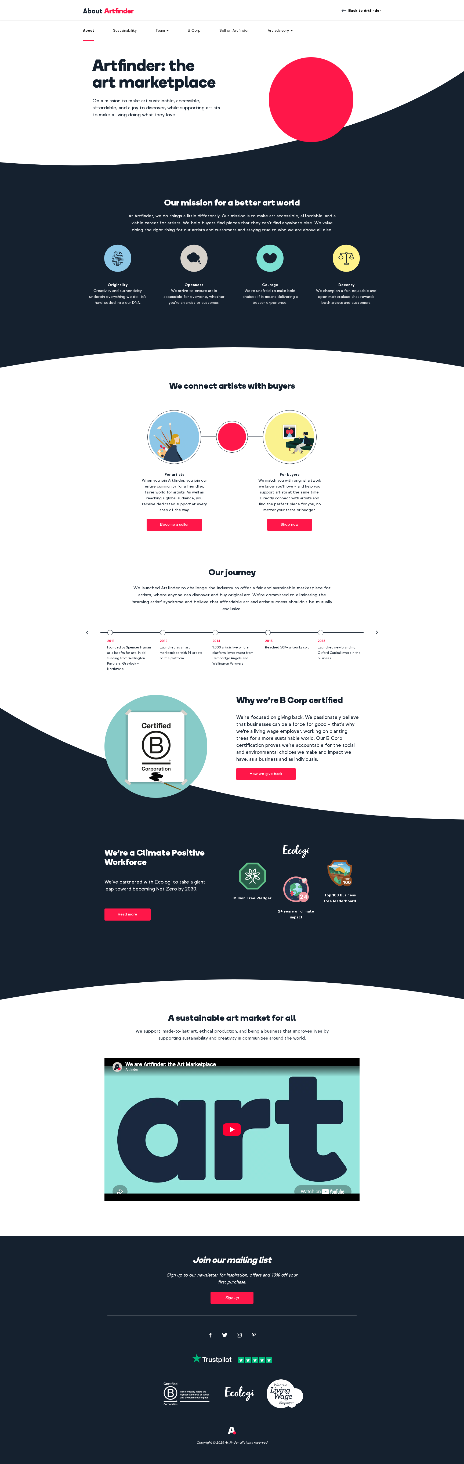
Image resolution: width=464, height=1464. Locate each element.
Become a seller (174, 524)
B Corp (194, 30)
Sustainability (125, 30)
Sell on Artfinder (234, 30)
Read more (127, 914)
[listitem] (126, 650)
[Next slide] (377, 632)
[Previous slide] (87, 632)
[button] (162, 30)
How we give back (266, 773)
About (88, 30)
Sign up (232, 1298)
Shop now (290, 524)
